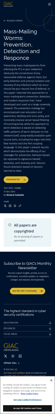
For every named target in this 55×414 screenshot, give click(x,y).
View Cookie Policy (29, 394)
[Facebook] (13, 356)
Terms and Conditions (16, 373)
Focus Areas (10, 334)
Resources (9, 328)
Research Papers (15, 21)
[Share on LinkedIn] (10, 205)
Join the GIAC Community (25, 291)
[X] (5, 356)
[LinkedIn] (20, 356)
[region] (27, 395)
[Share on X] (5, 205)
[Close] (51, 380)
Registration (11, 322)
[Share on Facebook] (14, 205)
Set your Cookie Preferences (27, 400)
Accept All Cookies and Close (27, 408)
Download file (13, 179)
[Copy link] (19, 205)
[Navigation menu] (49, 4)
